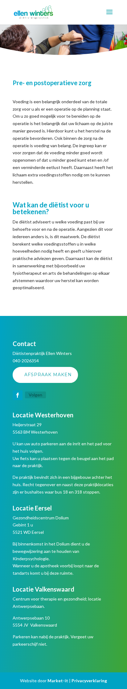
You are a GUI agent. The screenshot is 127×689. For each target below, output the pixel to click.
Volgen (35, 394)
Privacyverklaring (89, 680)
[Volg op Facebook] (18, 395)
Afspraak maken (48, 374)
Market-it (57, 680)
